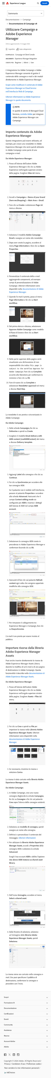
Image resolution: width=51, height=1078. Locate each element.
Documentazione (12, 19)
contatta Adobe (26, 114)
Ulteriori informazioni (27, 838)
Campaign (27, 19)
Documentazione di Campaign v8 (23, 23)
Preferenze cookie (33, 1064)
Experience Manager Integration (26, 58)
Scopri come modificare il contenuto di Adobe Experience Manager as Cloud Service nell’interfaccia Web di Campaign (24, 88)
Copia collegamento (25, 49)
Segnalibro (11, 49)
